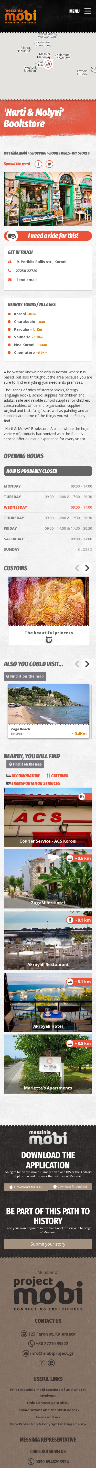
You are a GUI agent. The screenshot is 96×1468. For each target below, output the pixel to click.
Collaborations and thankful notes (46, 1410)
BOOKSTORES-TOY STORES (69, 153)
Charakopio (29, 321)
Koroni (25, 313)
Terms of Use (46, 1417)
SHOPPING (38, 153)
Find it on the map (26, 676)
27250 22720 (26, 270)
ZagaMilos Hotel (48, 903)
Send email (26, 279)
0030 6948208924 (52, 1461)
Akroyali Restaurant (48, 964)
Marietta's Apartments (48, 1088)
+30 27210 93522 (52, 1343)
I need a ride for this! (53, 236)
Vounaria (28, 337)
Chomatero (31, 352)
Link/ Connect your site (47, 1402)
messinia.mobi (15, 153)
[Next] (86, 568)
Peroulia (28, 329)
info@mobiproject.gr (52, 1353)
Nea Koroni (30, 344)
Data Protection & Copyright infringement (47, 1424)
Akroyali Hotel (48, 1026)
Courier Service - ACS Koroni (48, 841)
